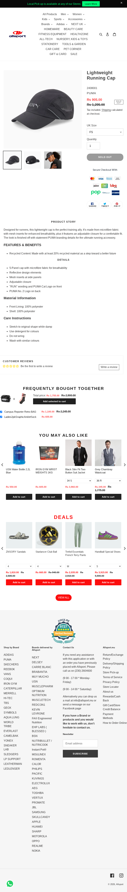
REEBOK (9, 669)
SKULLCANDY (41, 817)
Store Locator (111, 686)
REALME (37, 846)
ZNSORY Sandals (16, 551)
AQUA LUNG (11, 717)
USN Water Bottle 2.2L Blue (18, 471)
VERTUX (37, 797)
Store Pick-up (111, 672)
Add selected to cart (54, 401)
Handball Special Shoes (108, 551)
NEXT (35, 657)
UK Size (92, 125)
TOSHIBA (38, 793)
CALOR (36, 764)
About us (108, 691)
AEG (35, 788)
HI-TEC (8, 698)
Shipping (106, 109)
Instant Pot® (39, 749)
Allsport (119, 884)
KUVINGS (38, 778)
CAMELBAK (11, 735)
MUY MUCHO (40, 676)
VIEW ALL (63, 597)
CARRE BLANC (41, 667)
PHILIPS (37, 768)
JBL (34, 807)
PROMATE (38, 802)
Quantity (92, 139)
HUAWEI (37, 826)
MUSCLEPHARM (42, 686)
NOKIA (36, 850)
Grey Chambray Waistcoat (103, 471)
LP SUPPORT (12, 759)
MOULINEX (39, 754)
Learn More (91, 3)
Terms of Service (112, 677)
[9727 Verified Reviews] (63, 644)
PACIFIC (37, 773)
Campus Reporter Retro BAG (20, 411)
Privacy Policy (111, 682)
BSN (35, 736)
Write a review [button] (109, 367)
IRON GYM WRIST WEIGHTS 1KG (46, 471)
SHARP (36, 831)
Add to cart (19, 496)
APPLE (36, 821)
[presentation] (2, 464)
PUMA (7, 659)
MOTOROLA (39, 836)
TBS (6, 703)
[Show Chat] (10, 884)
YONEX (8, 740)
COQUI (8, 678)
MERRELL (10, 693)
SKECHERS (11, 664)
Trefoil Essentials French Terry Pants (75, 553)
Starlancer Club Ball (46, 551)
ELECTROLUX (41, 783)
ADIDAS (9, 654)
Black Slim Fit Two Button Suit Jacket (75, 471)
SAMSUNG (38, 812)
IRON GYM (10, 683)
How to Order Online (115, 722)
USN (35, 681)
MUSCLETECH (41, 700)
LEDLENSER (12, 768)
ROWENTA (38, 759)
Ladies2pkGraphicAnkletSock (20, 416)
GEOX (7, 707)
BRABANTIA (39, 671)
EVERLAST (11, 731)
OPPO (36, 841)
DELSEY (37, 662)
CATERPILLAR (13, 688)
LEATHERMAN (13, 763)
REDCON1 (38, 704)
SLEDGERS (11, 754)
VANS (7, 674)
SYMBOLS (10, 712)
